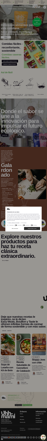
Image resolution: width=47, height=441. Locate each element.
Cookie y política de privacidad (13, 222)
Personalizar (24, 222)
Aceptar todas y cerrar (32, 228)
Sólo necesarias (15, 228)
